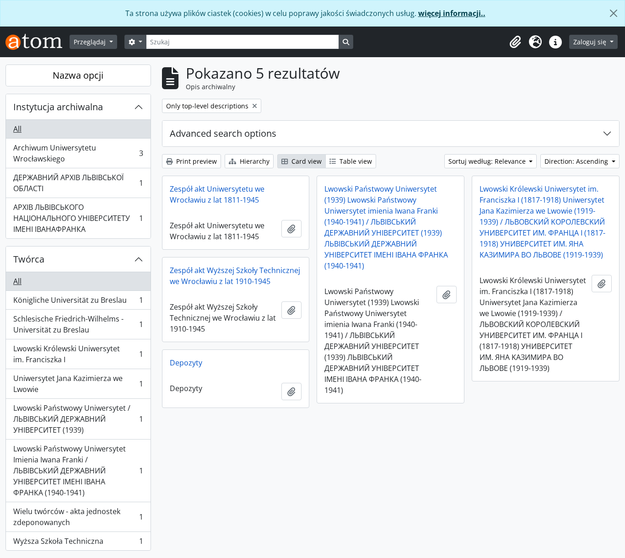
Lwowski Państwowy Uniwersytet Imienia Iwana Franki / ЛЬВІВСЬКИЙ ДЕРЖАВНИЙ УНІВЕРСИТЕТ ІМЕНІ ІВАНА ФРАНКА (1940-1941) (78, 471)
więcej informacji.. (451, 13)
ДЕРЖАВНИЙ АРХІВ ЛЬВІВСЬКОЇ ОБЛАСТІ (78, 182)
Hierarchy (253, 161)
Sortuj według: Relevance (488, 161)
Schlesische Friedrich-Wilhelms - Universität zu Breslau (78, 324)
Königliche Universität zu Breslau (78, 302)
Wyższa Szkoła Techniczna (78, 543)
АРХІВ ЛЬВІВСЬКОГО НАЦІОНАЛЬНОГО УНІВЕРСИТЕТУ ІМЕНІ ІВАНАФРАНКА (78, 218)
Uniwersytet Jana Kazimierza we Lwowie (78, 383)
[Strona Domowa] (37, 42)
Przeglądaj (91, 42)
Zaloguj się (590, 42)
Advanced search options (223, 133)
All (17, 129)
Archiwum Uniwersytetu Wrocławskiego (78, 153)
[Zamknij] (614, 13)
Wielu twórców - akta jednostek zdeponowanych (78, 516)
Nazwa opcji (78, 75)
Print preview (195, 161)
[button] (515, 42)
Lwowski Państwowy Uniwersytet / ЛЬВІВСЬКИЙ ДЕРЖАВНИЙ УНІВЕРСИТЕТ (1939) (78, 419)
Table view (355, 161)
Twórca (28, 259)
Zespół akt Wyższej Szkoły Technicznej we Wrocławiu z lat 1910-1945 (235, 275)
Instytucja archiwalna (58, 107)
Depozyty (186, 363)
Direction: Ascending (577, 161)
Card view (306, 161)
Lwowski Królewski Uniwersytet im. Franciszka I (78, 354)
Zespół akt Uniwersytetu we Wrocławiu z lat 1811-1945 (217, 194)
